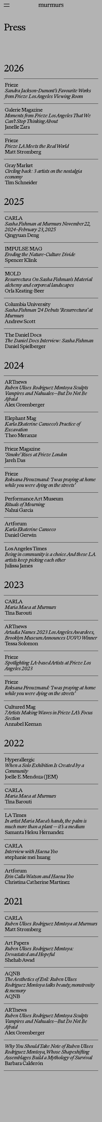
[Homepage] (51, 5)
